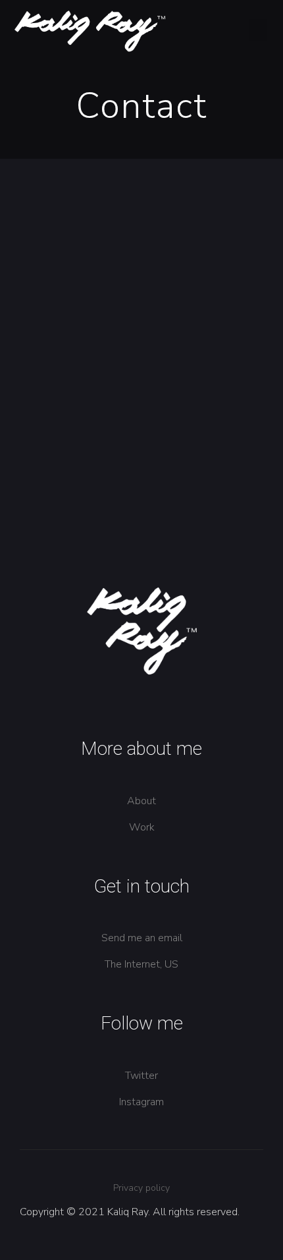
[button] (258, 30)
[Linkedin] (109, 207)
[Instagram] (173, 207)
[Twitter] (141, 207)
